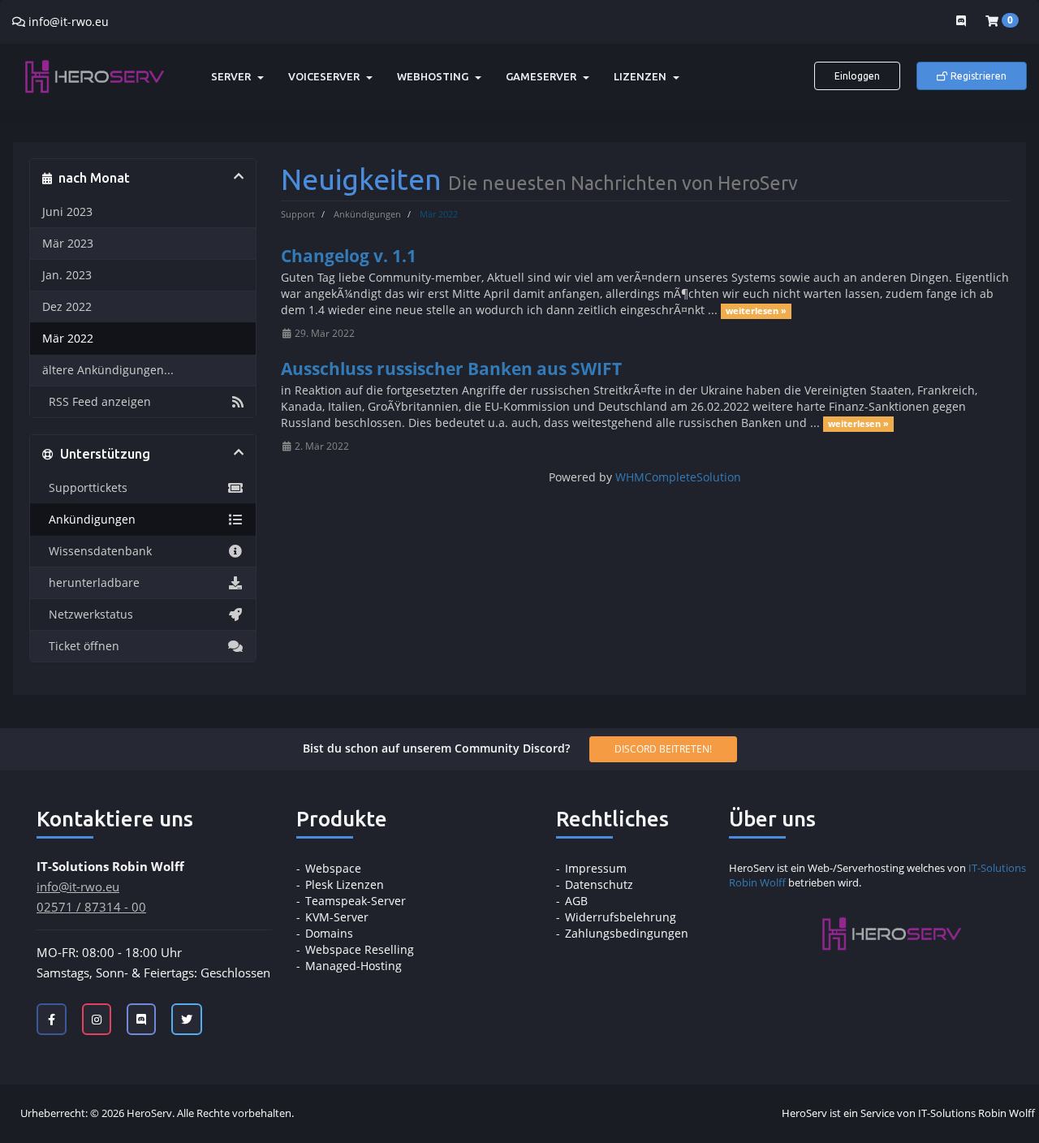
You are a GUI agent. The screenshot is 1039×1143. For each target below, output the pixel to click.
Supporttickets (84, 488)
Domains (329, 933)
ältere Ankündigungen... (108, 370)
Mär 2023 (67, 243)
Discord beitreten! (663, 749)
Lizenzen (642, 76)
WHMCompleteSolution (678, 477)
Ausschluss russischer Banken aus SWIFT (451, 368)
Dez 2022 (67, 307)
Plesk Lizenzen (344, 884)
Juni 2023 (67, 212)
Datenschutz (599, 884)
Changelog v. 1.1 (348, 255)
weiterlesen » (756, 311)
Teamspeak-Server (355, 900)
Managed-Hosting (353, 965)
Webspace (333, 868)
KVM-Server (337, 917)
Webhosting (435, 76)
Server (233, 76)
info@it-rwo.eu (68, 21)
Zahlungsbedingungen (626, 933)
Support (298, 214)
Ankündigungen (367, 214)
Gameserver (543, 76)
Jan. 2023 (67, 275)
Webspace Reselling (359, 949)
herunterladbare (91, 583)
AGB (576, 900)
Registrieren (977, 76)
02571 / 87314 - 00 (91, 907)
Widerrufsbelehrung (620, 917)
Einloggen (857, 76)
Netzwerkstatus (87, 614)
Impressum (596, 868)
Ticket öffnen (80, 646)
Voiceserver (326, 76)
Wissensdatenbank (97, 551)
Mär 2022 (67, 338)
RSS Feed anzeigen (96, 402)
